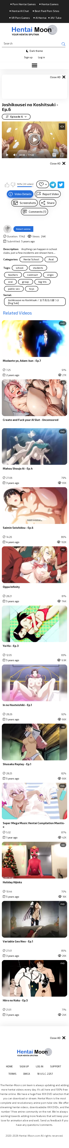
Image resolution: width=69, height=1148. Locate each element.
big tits (42, 281)
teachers (13, 274)
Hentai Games (50, 4)
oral (10, 281)
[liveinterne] (60, 1074)
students (38, 267)
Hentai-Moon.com (29, 1135)
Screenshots (28, 202)
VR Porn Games (20, 17)
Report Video (51, 194)
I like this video (7, 184)
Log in (41, 57)
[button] (34, 65)
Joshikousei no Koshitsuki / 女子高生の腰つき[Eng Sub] (33, 302)
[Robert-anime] (7, 229)
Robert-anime (23, 229)
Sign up (28, 57)
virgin (50, 274)
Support (55, 1066)
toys (31, 288)
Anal (51, 259)
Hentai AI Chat (20, 11)
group (25, 281)
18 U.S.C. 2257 (45, 1073)
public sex (14, 288)
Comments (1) (37, 211)
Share (50, 202)
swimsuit (32, 274)
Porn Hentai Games (24, 4)
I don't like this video (12, 184)
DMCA (26, 1073)
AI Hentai (41, 17)
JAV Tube (55, 17)
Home (9, 1066)
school (20, 267)
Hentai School (31, 259)
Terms (12, 1073)
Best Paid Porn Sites (47, 11)
